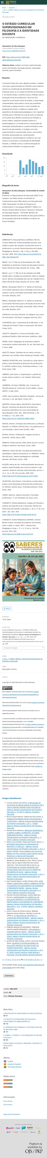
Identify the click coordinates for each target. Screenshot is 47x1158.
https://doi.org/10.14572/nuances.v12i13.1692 (20, 476)
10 (8, 959)
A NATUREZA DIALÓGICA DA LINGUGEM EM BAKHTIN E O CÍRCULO (25, 844)
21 (33, 959)
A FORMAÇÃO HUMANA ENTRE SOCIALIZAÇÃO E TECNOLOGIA (25, 819)
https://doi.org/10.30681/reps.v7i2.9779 (17, 534)
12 (13, 959)
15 (20, 959)
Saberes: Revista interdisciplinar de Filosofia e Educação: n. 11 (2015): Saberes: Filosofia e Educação (24, 837)
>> (41, 959)
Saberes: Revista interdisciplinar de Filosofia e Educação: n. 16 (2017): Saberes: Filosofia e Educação (24, 812)
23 (38, 959)
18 (26, 959)
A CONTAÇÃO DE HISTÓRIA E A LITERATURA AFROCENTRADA (22, 917)
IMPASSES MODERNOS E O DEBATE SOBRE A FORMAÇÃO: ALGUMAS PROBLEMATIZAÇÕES (25, 832)
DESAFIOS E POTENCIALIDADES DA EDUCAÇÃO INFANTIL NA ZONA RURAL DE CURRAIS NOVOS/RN (23, 945)
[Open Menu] (2, 2)
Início (4, 8)
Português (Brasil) (14, 1067)
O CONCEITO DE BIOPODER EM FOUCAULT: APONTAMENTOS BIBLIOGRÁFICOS (19, 1020)
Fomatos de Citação (10, 648)
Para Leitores (7, 1101)
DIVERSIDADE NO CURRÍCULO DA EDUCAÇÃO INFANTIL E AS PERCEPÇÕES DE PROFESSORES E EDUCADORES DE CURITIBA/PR (25, 899)
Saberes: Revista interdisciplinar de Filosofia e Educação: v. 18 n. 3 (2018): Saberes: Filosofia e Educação (25, 906)
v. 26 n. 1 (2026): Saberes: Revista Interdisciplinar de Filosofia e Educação (23, 11)
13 (15, 959)
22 (36, 959)
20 (31, 959)
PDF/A (7, 608)
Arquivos (12, 8)
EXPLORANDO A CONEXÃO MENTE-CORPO (23, 930)
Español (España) (14, 1064)
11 (10, 959)
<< (3, 959)
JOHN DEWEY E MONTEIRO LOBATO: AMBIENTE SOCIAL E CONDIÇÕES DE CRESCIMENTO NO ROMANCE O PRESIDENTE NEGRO (25, 884)
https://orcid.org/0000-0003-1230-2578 (13, 51)
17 (24, 959)
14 (17, 959)
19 (29, 959)
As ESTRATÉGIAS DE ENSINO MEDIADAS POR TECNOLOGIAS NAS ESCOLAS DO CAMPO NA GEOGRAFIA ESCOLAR (24, 868)
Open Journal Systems (11, 1114)
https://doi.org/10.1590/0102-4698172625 (18, 418)
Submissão (9, 975)
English (10, 1061)
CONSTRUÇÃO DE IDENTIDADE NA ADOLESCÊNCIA (22, 1013)
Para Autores (7, 1104)
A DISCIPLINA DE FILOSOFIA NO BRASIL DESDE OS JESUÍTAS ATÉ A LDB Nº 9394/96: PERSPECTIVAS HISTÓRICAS (25, 805)
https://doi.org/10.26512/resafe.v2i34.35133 (19, 514)
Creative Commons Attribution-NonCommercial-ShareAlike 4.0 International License (20, 694)
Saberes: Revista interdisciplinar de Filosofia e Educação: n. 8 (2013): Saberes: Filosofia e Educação (24, 890)
